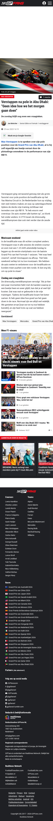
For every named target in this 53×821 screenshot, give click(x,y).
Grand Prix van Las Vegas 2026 (21, 658)
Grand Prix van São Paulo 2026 (21, 654)
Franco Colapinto (12, 515)
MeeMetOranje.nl (34, 784)
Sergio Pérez (10, 575)
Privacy (20, 793)
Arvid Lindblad (11, 559)
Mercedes (24, 321)
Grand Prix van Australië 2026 (20, 587)
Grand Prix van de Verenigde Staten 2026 (25, 647)
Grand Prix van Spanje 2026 (20, 634)
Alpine (30, 502)
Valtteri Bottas (11, 572)
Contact (31, 793)
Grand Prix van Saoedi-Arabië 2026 (22, 597)
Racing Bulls (32, 528)
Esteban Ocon (10, 549)
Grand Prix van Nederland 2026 (21, 627)
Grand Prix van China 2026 (19, 590)
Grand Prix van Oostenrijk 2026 (21, 614)
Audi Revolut (33, 508)
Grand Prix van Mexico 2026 (20, 651)
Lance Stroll (10, 555)
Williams (31, 535)
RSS (25, 793)
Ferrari (30, 515)
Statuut (22, 796)
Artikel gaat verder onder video (26, 230)
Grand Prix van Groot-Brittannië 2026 (23, 617)
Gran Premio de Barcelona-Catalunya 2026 (26, 611)
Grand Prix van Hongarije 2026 (21, 624)
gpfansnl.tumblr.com (15, 707)
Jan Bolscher (13, 123)
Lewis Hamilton (11, 502)
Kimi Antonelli (10, 538)
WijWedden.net (11, 781)
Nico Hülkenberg (11, 569)
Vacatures (30, 796)
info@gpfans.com (12, 736)
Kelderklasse (33, 781)
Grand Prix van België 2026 (19, 621)
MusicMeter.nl (33, 777)
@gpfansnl (11, 690)
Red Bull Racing (34, 532)
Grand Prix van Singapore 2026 (21, 644)
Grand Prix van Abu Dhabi (31, 145)
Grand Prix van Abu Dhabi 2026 (21, 664)
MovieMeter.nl (10, 777)
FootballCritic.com (35, 770)
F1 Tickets (33, 805)
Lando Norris (10, 508)
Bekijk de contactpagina (13, 759)
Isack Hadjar (10, 522)
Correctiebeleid (31, 802)
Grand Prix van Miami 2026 (19, 600)
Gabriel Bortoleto (12, 565)
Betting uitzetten (15, 799)
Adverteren (12, 796)
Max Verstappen (7, 97)
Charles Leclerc (11, 505)
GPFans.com (33, 774)
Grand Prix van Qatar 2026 (19, 661)
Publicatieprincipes (16, 802)
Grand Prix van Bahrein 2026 (20, 641)
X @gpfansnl (10, 687)
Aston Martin (33, 505)
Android (26, 799)
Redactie (11, 793)
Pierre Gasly (10, 518)
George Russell (11, 542)
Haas (30, 518)
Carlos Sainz (10, 535)
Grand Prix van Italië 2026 (19, 631)
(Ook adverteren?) (19, 670)
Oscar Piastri (10, 512)
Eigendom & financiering (18, 805)
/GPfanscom (12, 683)
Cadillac (31, 512)
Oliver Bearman (11, 545)
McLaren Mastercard (36, 522)
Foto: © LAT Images (8, 92)
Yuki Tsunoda (10, 562)
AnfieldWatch (10, 784)
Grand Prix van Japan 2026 (19, 594)
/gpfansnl (11, 700)
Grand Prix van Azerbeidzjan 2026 (22, 637)
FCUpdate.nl (10, 774)
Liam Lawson (10, 525)
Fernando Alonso (12, 552)
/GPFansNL (12, 693)
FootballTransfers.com (14, 770)
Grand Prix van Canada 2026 (20, 604)
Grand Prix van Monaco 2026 (20, 607)
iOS (32, 799)
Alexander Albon (11, 532)
